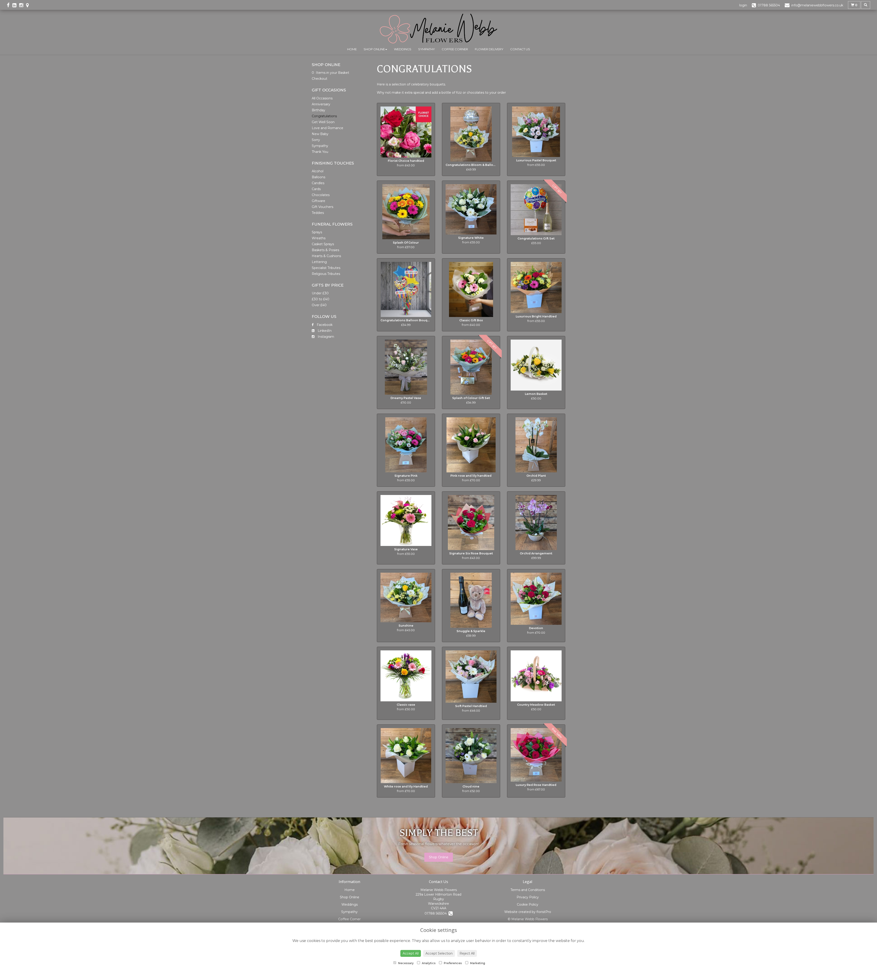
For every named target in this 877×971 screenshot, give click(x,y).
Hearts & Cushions (326, 256)
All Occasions (322, 98)
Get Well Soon (323, 122)
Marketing (477, 963)
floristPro (543, 912)
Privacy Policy (528, 897)
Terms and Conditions (527, 890)
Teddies (318, 213)
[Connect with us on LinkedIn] (15, 5)
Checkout (319, 79)
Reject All (467, 953)
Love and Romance (327, 128)
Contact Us (520, 49)
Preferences (452, 963)
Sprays (317, 232)
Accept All (411, 953)
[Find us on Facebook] (9, 5)
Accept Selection (439, 953)
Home (352, 49)
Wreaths (318, 238)
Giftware (318, 201)
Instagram (325, 337)
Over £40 (319, 305)
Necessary (405, 963)
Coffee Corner (455, 49)
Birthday (318, 110)
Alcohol (317, 171)
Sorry (316, 140)
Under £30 (320, 293)
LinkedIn (324, 331)
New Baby (320, 134)
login (743, 5)
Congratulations (324, 116)
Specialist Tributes (326, 268)
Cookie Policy (527, 904)
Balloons (318, 177)
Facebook (324, 325)
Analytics (428, 963)
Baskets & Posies (325, 250)
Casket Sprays (323, 244)
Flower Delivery (489, 49)
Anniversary (321, 104)
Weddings (402, 49)
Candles (318, 183)
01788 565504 (437, 913)
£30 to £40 (320, 299)
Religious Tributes (326, 274)
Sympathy (426, 49)
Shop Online (374, 49)
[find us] (29, 5)
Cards (316, 189)
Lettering (319, 262)
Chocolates (321, 195)
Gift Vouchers (322, 207)
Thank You (320, 152)
